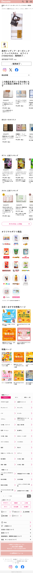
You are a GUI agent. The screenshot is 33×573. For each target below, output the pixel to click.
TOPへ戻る (17, 562)
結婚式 (16, 503)
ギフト (5, 507)
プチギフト (5, 503)
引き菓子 (26, 507)
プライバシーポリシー (24, 559)
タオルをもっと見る (15, 224)
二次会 (26, 503)
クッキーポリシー (10, 561)
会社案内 (15, 559)
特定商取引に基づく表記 (22, 561)
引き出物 (16, 507)
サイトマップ (8, 559)
